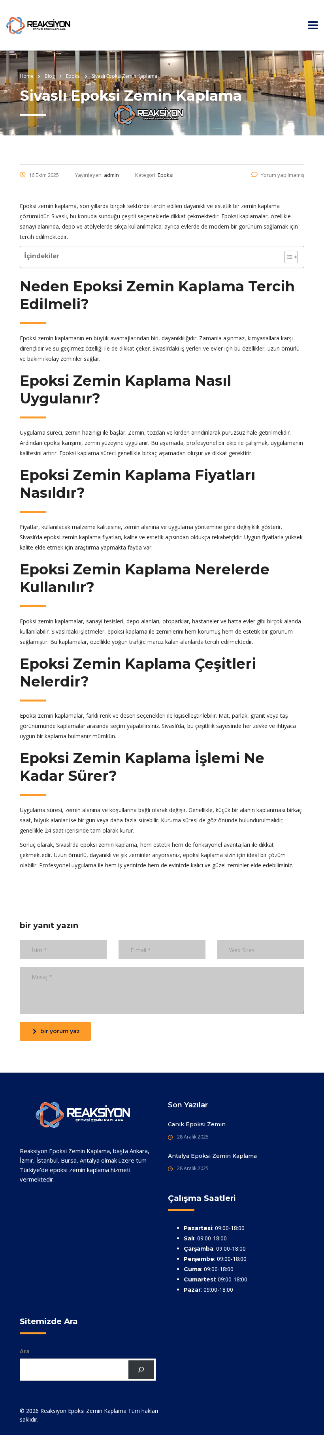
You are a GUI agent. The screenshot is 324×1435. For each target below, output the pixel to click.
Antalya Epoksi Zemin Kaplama (212, 1155)
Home (27, 76)
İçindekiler (41, 255)
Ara (25, 1351)
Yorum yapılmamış (282, 174)
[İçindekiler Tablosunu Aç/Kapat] (287, 257)
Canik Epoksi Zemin (197, 1124)
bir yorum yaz (60, 1031)
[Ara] (141, 1369)
